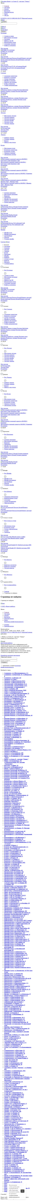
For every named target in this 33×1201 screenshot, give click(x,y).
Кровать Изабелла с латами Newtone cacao (13, 99)
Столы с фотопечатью (10, 529)
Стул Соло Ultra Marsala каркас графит (12, 538)
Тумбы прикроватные (10, 85)
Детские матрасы (9, 119)
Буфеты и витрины (10, 45)
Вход (6, 29)
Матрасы (7, 262)
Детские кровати (9, 117)
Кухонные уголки (9, 151)
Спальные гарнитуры (10, 76)
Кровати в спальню (10, 77)
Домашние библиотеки (11, 496)
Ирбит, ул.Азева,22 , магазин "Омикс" (18, 1)
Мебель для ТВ (8, 40)
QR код (6, 15)
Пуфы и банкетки (9, 83)
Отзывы (6, 624)
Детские (3, 113)
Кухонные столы (9, 527)
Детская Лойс (5, 129)
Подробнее (4, 53)
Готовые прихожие (10, 193)
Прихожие (4, 190)
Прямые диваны (9, 137)
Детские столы (8, 122)
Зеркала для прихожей (11, 200)
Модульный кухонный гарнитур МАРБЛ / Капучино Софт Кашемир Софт (13, 162)
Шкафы (3, 229)
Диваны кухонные (9, 153)
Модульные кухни (9, 148)
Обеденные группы (10, 154)
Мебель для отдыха (10, 142)
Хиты (6, 14)
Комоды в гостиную (10, 565)
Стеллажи (7, 500)
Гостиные (4, 33)
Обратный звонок (26, 632)
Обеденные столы (9, 526)
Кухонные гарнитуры (10, 150)
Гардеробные (8, 235)
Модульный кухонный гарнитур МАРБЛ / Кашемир (16, 173)
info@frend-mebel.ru (6, 643)
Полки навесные (9, 202)
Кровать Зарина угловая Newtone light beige (14, 91)
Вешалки (7, 196)
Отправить (4, 662)
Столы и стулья (8, 259)
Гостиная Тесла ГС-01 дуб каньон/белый (13, 68)
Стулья (6, 530)
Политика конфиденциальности (13, 621)
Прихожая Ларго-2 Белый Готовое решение (14, 208)
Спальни (3, 73)
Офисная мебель (9, 503)
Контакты (7, 10)
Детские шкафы (9, 120)
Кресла (6, 141)
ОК (22, 1191)
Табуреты (7, 532)
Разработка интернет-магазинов (10, 655)
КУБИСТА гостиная (7, 51)
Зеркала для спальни (10, 82)
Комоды (6, 260)
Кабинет (6, 257)
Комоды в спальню (10, 566)
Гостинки (7, 39)
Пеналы (6, 237)
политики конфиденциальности (11, 666)
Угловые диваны (9, 139)
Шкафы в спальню (9, 80)
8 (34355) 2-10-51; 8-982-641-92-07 (11, 18)
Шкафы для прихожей (11, 199)
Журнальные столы (10, 42)
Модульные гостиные (10, 37)
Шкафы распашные (10, 234)
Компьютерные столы (10, 498)
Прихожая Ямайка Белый (8, 216)
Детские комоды (9, 568)
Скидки (3, 242)
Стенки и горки (9, 36)
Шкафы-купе (8, 232)
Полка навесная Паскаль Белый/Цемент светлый (15, 59)
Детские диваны (9, 123)
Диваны (3, 134)
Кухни (3, 145)
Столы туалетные (9, 79)
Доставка (7, 7)
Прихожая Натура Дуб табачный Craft (12, 224)
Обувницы (7, 197)
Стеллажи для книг (10, 44)
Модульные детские (10, 115)
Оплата (6, 9)
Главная (6, 6)
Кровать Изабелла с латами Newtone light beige (15, 107)
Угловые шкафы (9, 239)
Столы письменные (10, 501)
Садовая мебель (9, 263)
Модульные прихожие (11, 194)
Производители (9, 12)
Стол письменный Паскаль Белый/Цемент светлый (16, 510)
